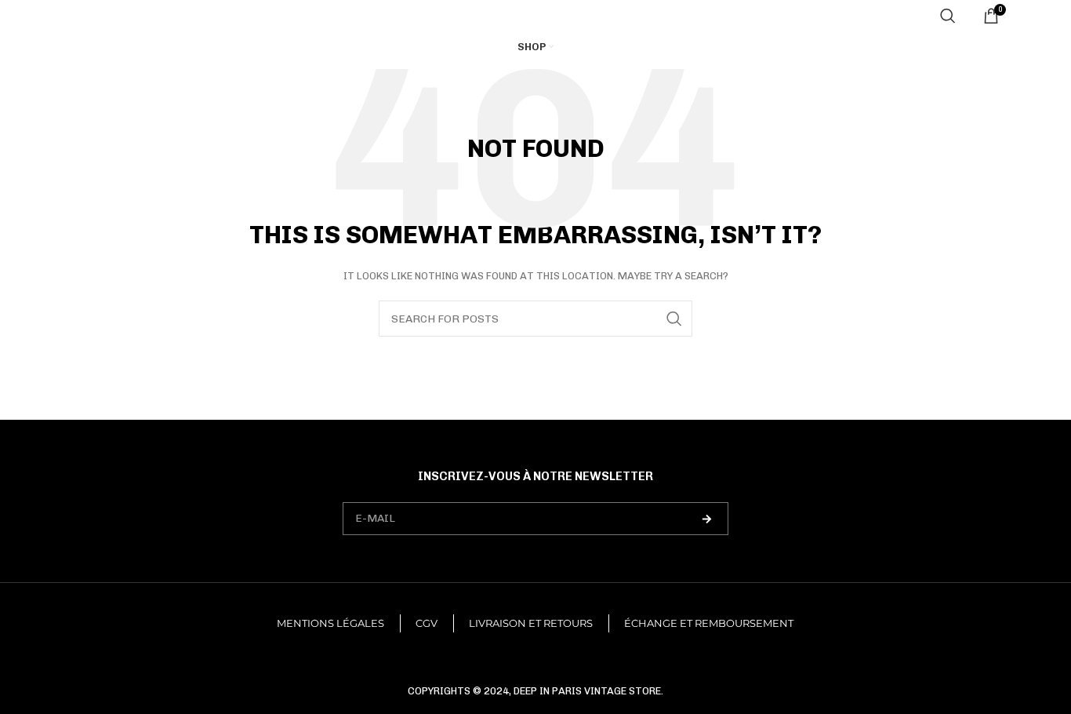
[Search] (948, 15)
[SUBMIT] (707, 518)
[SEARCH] (674, 319)
